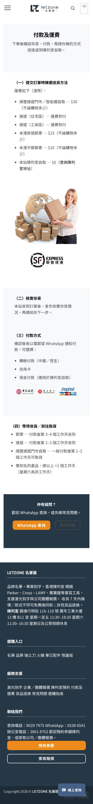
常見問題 (39, 693)
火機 (40, 655)
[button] (7, 8)
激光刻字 (14, 687)
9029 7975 (35, 725)
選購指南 (55, 693)
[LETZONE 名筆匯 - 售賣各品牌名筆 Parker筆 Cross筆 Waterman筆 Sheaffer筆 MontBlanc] (44, 8)
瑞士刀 (30, 655)
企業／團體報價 (36, 687)
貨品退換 (72, 605)
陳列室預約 (60, 687)
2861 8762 (39, 731)
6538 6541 (76, 725)
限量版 (67, 655)
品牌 (19, 655)
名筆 (11, 655)
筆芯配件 (53, 655)
